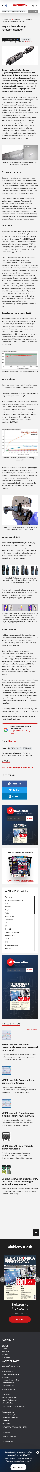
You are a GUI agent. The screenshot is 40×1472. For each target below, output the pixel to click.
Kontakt (4, 1349)
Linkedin (16, 796)
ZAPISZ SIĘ (18, 1467)
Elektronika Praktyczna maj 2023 (17, 767)
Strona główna (6, 19)
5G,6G (4, 11)
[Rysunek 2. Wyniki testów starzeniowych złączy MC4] (20, 360)
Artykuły (8, 910)
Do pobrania (6, 1357)
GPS (6, 942)
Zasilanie (27, 748)
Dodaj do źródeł (9, 39)
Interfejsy (8, 948)
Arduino (8, 907)
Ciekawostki (9, 919)
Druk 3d (8, 929)
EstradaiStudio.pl (7, 1403)
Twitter (16, 790)
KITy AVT (5, 1346)
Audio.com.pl (6, 1394)
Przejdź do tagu (32, 1029)
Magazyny (5, 1351)
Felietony (8, 897)
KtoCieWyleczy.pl (8, 1441)
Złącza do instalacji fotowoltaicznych (13, 21)
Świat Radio (6, 1423)
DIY (6, 926)
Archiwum (5, 1354)
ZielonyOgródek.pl (8, 1383)
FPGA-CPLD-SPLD (12, 939)
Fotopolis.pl (6, 1432)
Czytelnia (17, 19)
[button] (2, 1279)
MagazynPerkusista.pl (9, 1400)
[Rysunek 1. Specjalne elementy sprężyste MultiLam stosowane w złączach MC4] (20, 152)
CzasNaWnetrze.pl (8, 1385)
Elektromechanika (12, 932)
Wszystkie (33, 11)
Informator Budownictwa (10, 1380)
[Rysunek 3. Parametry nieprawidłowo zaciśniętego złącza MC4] (20, 442)
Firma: (9, 741)
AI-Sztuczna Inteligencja (17, 11)
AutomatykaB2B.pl (8, 1415)
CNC (6, 923)
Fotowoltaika (28, 19)
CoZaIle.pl (5, 1377)
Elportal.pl (5, 1420)
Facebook (16, 784)
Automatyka (9, 916)
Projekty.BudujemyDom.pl (10, 1374)
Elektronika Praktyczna (10, 1418)
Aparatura (8, 903)
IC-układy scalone (11, 945)
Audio (7, 913)
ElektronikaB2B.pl (8, 1412)
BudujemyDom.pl (7, 1372)
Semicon (28, 42)
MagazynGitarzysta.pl (9, 1397)
